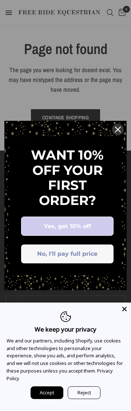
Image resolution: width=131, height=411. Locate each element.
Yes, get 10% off (67, 226)
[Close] (118, 129)
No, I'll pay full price (67, 253)
